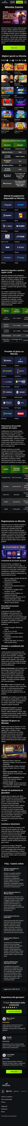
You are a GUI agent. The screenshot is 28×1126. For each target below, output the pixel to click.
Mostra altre (14, 1071)
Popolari (3, 60)
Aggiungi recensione (14, 1011)
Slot (23, 60)
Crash (16, 60)
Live (10, 60)
